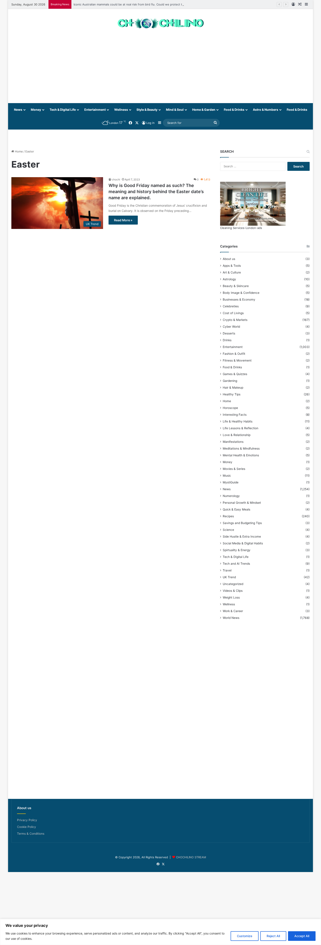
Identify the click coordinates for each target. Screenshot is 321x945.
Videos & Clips (233, 590)
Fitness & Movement (237, 360)
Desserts (229, 333)
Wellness (121, 109)
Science (228, 529)
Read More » (123, 220)
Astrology (229, 279)
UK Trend (229, 577)
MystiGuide (230, 482)
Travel (227, 570)
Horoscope (230, 408)
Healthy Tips (231, 394)
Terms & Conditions (30, 833)
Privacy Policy (27, 820)
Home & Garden (203, 109)
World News (231, 618)
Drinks (227, 340)
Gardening (230, 380)
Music (227, 475)
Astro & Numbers (265, 109)
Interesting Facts (235, 414)
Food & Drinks (234, 109)
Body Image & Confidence (241, 292)
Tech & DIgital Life (236, 557)
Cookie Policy (26, 827)
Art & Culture (232, 272)
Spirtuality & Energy (236, 550)
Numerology (231, 496)
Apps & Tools (232, 265)
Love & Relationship (236, 435)
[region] (160, 932)
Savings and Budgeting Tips (242, 523)
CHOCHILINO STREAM (191, 857)
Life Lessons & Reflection (240, 428)
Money (36, 109)
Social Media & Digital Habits (243, 543)
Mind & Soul (175, 109)
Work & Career (233, 611)
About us (229, 259)
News (18, 109)
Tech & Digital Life (63, 109)
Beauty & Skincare (236, 286)
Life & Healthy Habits (237, 421)
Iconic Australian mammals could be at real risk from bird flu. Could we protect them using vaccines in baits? (147, 4)
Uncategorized (233, 584)
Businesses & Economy (239, 299)
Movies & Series (234, 469)
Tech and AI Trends (236, 563)
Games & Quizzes (235, 374)
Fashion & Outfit (234, 353)
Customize (244, 936)
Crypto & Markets (235, 320)
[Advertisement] (160, 68)
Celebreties (231, 306)
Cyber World (231, 326)
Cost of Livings (233, 313)
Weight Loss (231, 597)
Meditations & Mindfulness (241, 448)
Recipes (228, 516)
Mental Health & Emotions (241, 455)
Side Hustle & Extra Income (242, 536)
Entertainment (95, 109)
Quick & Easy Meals (236, 509)
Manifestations (233, 441)
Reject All (273, 936)
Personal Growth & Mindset (242, 502)
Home (18, 151)
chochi (116, 179)
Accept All (301, 936)
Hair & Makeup (233, 387)
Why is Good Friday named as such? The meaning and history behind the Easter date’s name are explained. (156, 191)
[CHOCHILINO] (160, 23)
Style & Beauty (146, 109)
